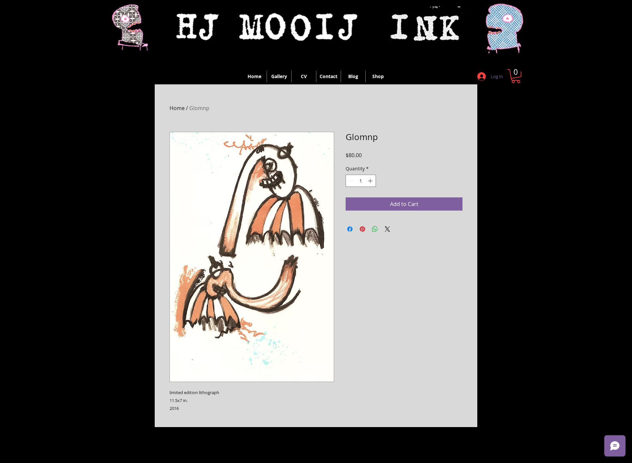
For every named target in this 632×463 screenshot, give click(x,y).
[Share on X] (387, 229)
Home (177, 108)
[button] (516, 76)
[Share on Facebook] (350, 229)
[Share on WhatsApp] (375, 229)
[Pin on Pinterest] (362, 229)
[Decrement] (351, 181)
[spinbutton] (361, 181)
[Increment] (371, 181)
